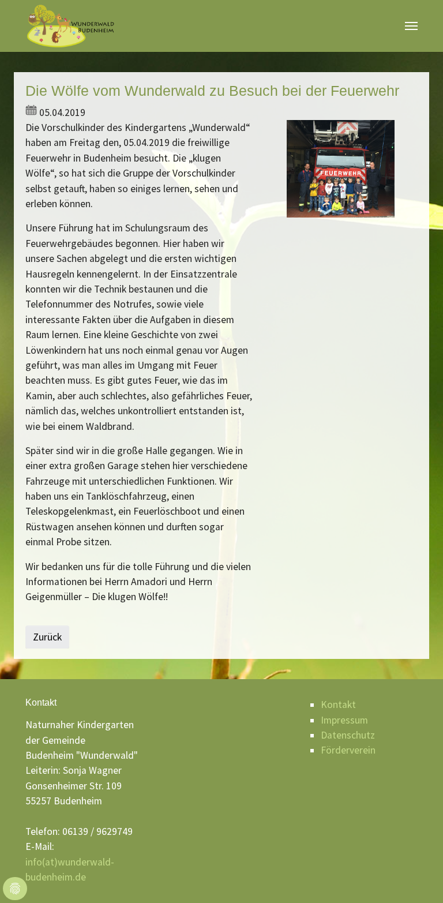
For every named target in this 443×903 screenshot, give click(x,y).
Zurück (47, 637)
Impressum (344, 720)
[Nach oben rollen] (416, 876)
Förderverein (348, 750)
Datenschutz (348, 735)
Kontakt (338, 704)
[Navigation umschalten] (411, 26)
